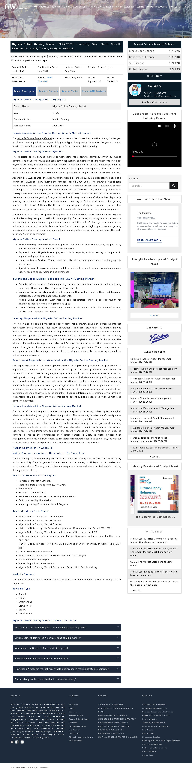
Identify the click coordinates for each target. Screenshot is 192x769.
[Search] (174, 185)
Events (140, 7)
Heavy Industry (149, 719)
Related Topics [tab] (70, 91)
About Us (44, 7)
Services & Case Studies (76, 7)
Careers (73, 712)
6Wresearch (23, 767)
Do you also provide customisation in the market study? (45, 679)
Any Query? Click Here (154, 102)
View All (155, 315)
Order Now (154, 76)
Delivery (73, 723)
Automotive (147, 734)
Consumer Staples (151, 737)
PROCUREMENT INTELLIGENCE (113, 723)
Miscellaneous (149, 752)
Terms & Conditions (79, 719)
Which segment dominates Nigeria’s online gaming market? (48, 638)
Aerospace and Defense (153, 705)
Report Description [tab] (24, 91)
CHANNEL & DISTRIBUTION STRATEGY (117, 719)
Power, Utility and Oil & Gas (156, 716)
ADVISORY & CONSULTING (111, 705)
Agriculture (147, 755)
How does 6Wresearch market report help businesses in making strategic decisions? (62, 669)
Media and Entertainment (154, 748)
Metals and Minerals (152, 744)
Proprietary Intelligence (120, 7)
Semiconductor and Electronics (157, 712)
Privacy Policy (76, 716)
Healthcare (147, 730)
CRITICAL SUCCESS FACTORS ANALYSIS (118, 737)
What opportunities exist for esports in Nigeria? (41, 648)
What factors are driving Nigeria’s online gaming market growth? (51, 628)
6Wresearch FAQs (77, 726)
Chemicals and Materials (154, 708)
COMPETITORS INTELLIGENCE (112, 716)
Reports (55, 7)
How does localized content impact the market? (41, 659)
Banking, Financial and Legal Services (161, 741)
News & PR (97, 7)
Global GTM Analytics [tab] (94, 91)
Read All (135, 591)
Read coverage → (160, 240)
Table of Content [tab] (48, 91)
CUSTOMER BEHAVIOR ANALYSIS (114, 726)
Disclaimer (74, 730)
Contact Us (175, 7)
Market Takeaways (156, 7)
